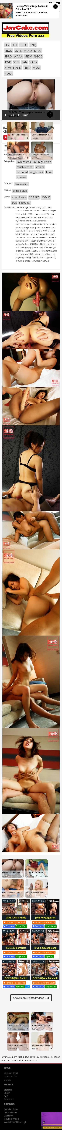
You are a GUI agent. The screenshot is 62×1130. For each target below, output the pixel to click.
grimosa (21, 177)
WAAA (18, 56)
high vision (44, 162)
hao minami (21, 184)
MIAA (36, 68)
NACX (33, 62)
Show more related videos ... (30, 998)
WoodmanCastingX (15, 1122)
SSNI (16, 62)
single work (36, 172)
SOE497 (45, 197)
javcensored (24, 162)
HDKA (8, 73)
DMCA (7, 1079)
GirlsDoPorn (10, 1112)
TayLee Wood (11, 1118)
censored (22, 172)
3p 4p (48, 172)
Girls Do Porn (11, 1109)
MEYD (28, 51)
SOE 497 (34, 197)
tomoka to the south (15, 922)
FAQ (6, 1096)
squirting (49, 956)
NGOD (38, 56)
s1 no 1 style (20, 190)
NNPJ (32, 45)
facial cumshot (25, 167)
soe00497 (25, 202)
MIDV (28, 56)
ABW (7, 68)
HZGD (17, 68)
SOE (14, 202)
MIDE (37, 51)
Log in (7, 1092)
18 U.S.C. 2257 (11, 1073)
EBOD (8, 51)
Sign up (8, 1089)
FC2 (7, 45)
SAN (24, 62)
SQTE (18, 51)
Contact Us (10, 1076)
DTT (15, 45)
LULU (23, 45)
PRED (27, 68)
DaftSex (8, 1115)
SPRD (8, 56)
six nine (40, 167)
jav (34, 162)
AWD (7, 62)
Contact (9, 1099)
